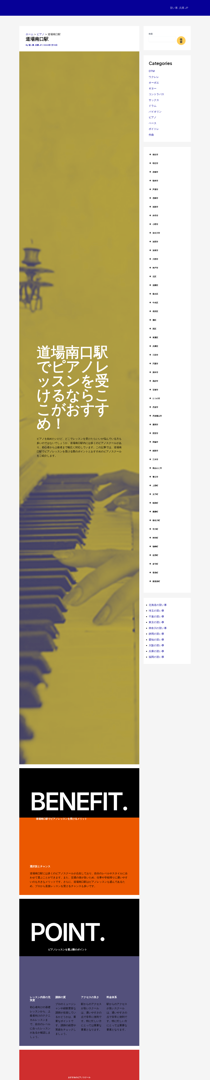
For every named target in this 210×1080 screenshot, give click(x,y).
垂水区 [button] (155, 294)
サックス (154, 100)
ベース (152, 123)
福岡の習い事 (156, 656)
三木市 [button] (155, 459)
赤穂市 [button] (155, 172)
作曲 (151, 134)
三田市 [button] (155, 355)
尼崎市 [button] (155, 198)
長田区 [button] (155, 311)
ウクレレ (154, 76)
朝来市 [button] (155, 180)
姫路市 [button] (155, 450)
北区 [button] (154, 276)
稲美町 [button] (155, 503)
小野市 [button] (155, 224)
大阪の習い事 (156, 645)
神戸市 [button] (155, 268)
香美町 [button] (155, 572)
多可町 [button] (155, 564)
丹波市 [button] (155, 407)
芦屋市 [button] (155, 189)
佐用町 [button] (155, 555)
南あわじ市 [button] (157, 468)
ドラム (152, 105)
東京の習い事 (156, 622)
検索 (151, 34)
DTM (152, 71)
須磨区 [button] (155, 285)
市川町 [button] (155, 529)
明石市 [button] (155, 163)
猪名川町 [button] (156, 520)
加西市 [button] (155, 241)
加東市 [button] (155, 250)
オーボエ (154, 82)
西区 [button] (154, 329)
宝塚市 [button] (155, 390)
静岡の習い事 (156, 633)
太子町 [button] (155, 494)
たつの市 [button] (156, 398)
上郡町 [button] (155, 485)
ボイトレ (154, 128)
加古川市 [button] (156, 233)
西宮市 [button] (155, 433)
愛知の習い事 (156, 639)
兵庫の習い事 (156, 651)
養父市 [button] (155, 477)
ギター (152, 88)
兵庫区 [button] (155, 346)
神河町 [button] (155, 538)
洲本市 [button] (155, 372)
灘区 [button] (154, 320)
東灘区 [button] (155, 337)
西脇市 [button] (155, 442)
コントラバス (156, 94)
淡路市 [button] (155, 207)
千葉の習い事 (156, 616)
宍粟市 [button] (155, 363)
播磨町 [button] (155, 511)
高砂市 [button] (155, 381)
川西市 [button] (155, 259)
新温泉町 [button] (156, 581)
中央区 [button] (155, 302)
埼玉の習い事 (156, 610)
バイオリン (155, 111)
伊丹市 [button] (155, 215)
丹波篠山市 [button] (157, 416)
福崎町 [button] (155, 546)
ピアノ (152, 117)
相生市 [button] (155, 154)
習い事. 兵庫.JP (179, 7)
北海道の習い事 (158, 604)
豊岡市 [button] (155, 424)
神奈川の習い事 (158, 628)
